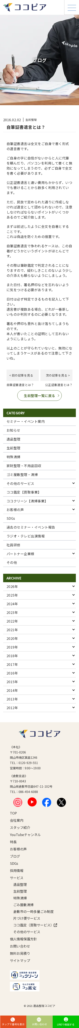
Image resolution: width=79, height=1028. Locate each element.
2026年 (12, 586)
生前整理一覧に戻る (39, 395)
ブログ (15, 856)
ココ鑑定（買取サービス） (31, 924)
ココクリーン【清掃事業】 (27, 500)
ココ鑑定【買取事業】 (24, 492)
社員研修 (13, 544)
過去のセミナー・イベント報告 (31, 527)
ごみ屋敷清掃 (23, 904)
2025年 (12, 595)
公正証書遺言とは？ (58, 385)
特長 (13, 841)
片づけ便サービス (26, 918)
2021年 (12, 629)
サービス (16, 877)
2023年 (12, 612)
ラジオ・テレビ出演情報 (26, 535)
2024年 (12, 603)
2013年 (12, 699)
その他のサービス (20, 483)
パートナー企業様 (20, 553)
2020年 (12, 638)
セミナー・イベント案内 (26, 421)
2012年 (12, 707)
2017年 (12, 664)
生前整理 (13, 447)
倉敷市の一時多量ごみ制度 (31, 911)
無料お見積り (20, 953)
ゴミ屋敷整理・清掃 (22, 474)
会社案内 (16, 820)
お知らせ (13, 430)
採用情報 (16, 870)
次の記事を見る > (58, 375)
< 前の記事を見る (21, 375)
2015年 (12, 681)
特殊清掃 (13, 456)
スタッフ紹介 (20, 827)
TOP (13, 813)
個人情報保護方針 (23, 938)
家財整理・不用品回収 (24, 465)
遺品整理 (13, 439)
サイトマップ (20, 960)
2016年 (12, 673)
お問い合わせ (20, 946)
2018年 (12, 655)
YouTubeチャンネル (25, 834)
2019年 (12, 647)
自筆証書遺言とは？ (20, 385)
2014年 (12, 690)
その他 (12, 562)
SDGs (11, 518)
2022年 (12, 621)
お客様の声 (15, 509)
